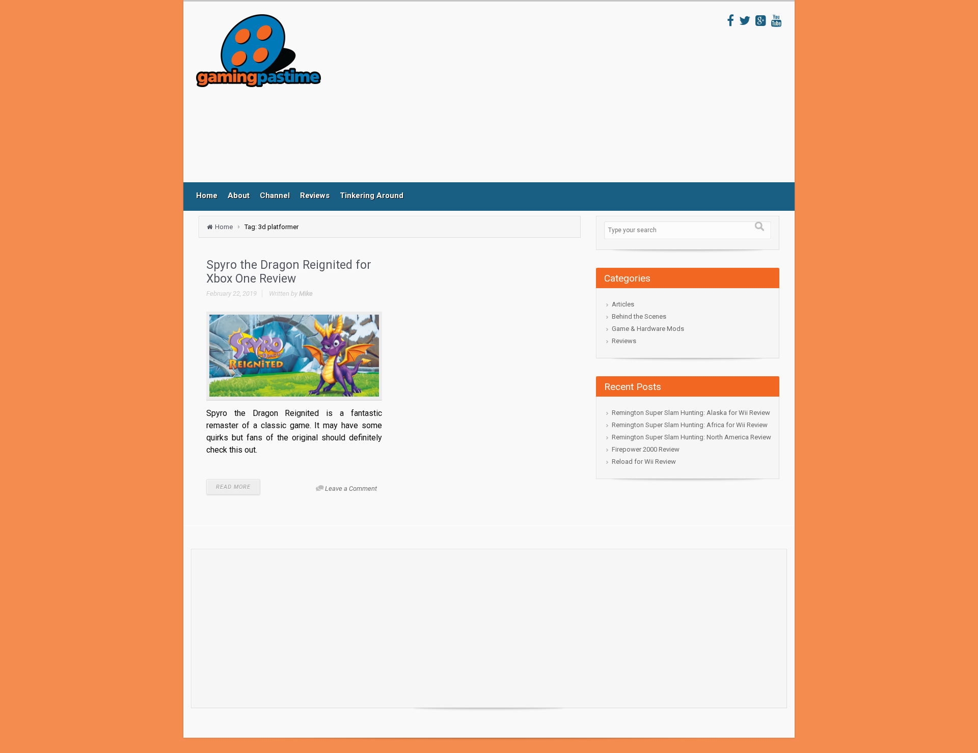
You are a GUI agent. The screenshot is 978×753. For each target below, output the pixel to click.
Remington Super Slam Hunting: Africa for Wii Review (690, 425)
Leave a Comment (351, 488)
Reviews (315, 195)
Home (207, 195)
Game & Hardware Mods (648, 328)
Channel (275, 195)
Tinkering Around (371, 195)
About (239, 195)
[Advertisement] (524, 98)
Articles (623, 304)
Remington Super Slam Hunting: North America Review (691, 437)
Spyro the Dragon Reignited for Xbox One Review (288, 272)
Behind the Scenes (639, 316)
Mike (306, 293)
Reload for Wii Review (644, 461)
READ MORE (233, 487)
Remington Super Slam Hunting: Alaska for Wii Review (691, 412)
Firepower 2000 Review (646, 449)
